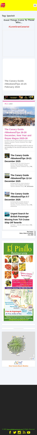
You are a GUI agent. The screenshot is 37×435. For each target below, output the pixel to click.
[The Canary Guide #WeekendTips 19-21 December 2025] (7, 155)
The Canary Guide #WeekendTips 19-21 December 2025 (18, 158)
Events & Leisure (23, 140)
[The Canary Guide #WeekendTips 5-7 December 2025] (7, 194)
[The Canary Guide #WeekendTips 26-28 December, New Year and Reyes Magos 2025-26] (19, 116)
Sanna (8, 140)
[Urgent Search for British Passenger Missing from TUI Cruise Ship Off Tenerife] (7, 214)
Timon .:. (14, 225)
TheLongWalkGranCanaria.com (15, 429)
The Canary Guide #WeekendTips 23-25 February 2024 (15, 84)
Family (26, 165)
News (27, 225)
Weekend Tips (24, 142)
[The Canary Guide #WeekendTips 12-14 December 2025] (7, 175)
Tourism (17, 142)
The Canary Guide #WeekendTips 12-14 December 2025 (18, 178)
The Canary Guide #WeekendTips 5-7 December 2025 (17, 196)
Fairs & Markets (19, 165)
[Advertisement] (20, 43)
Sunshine (12, 142)
